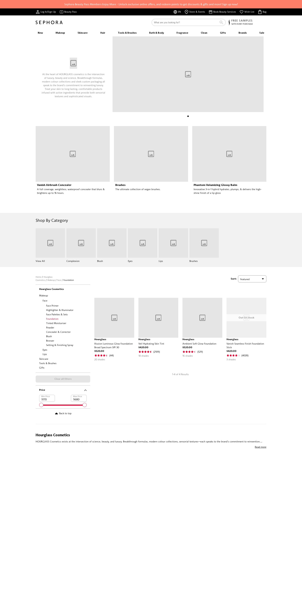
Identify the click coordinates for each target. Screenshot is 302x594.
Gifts (41, 367)
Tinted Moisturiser (56, 323)
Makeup (51, 280)
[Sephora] (49, 22)
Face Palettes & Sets (57, 314)
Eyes (45, 349)
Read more (260, 446)
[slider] (41, 405)
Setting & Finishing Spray (59, 344)
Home (38, 277)
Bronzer (50, 340)
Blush (49, 336)
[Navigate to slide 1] (188, 116)
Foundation (52, 318)
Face (59, 280)
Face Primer (52, 305)
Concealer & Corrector (58, 331)
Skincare (43, 358)
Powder (50, 327)
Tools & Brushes (47, 363)
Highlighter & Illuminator (59, 309)
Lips (45, 354)
